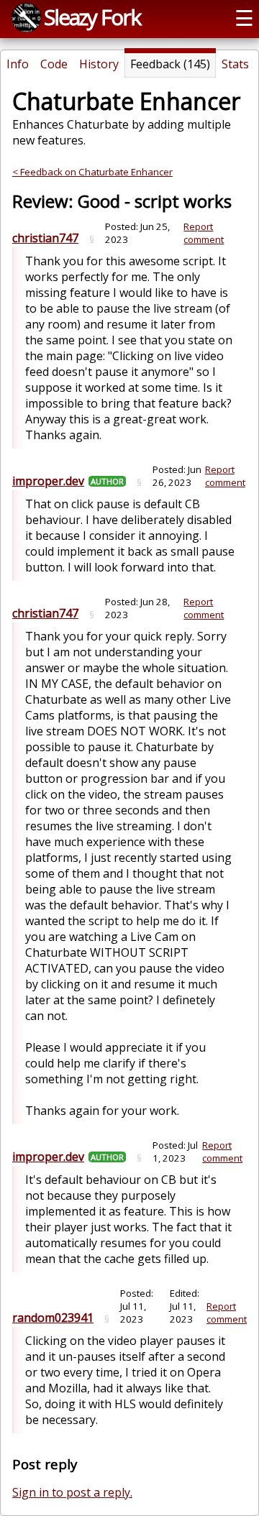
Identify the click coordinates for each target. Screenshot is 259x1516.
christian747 (45, 238)
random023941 (53, 1318)
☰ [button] (244, 17)
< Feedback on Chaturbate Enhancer (92, 171)
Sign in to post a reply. (72, 1492)
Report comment (203, 233)
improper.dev (48, 481)
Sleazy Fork (92, 17)
